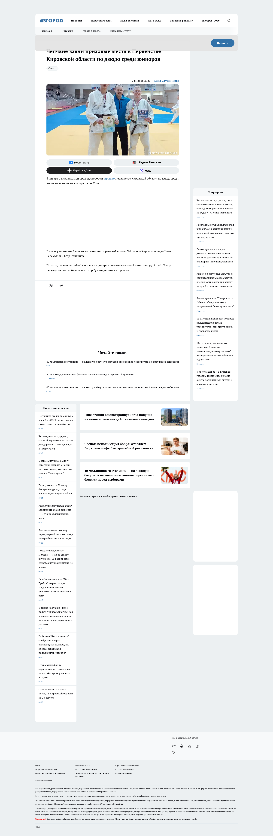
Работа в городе (91, 30)
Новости (76, 20)
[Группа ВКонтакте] (79, 162)
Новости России (101, 20)
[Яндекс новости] (146, 162)
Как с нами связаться (124, 769)
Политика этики (82, 765)
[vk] (51, 286)
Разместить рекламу (124, 773)
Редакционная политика (86, 769)
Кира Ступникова (166, 80)
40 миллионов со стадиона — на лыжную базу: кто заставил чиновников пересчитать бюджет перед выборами (112, 363)
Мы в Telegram (129, 20)
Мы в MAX (154, 20)
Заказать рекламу (181, 20)
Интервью (67, 30)
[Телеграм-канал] (189, 746)
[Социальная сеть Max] (146, 170)
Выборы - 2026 (211, 20)
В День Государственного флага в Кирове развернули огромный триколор (90, 376)
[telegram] (62, 286)
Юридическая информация (127, 765)
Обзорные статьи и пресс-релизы (50, 773)
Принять (222, 43)
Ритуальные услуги (121, 30)
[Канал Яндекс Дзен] (79, 170)
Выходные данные (43, 780)
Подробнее (118, 804)
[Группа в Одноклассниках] (181, 746)
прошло (109, 178)
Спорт (52, 68)
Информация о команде (46, 769)
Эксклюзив (46, 30)
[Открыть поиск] (229, 20)
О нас (37, 765)
